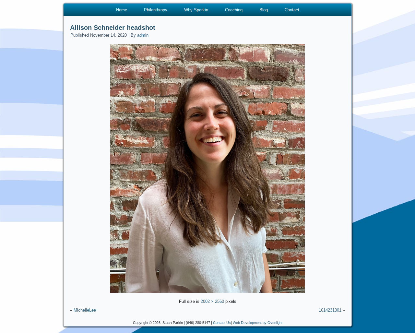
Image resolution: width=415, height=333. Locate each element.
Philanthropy (155, 9)
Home (121, 9)
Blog (263, 9)
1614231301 (330, 310)
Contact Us (222, 323)
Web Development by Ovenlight (257, 323)
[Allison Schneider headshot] (207, 293)
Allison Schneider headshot (112, 27)
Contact (292, 9)
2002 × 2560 (212, 301)
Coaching (234, 9)
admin (142, 35)
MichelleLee (85, 310)
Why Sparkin (196, 9)
